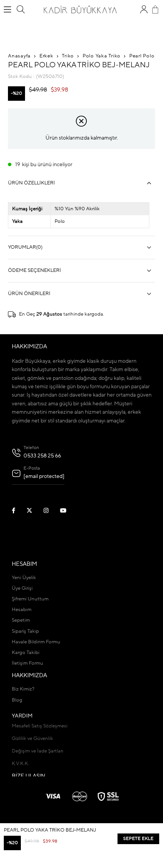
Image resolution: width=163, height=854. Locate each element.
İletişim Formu (27, 663)
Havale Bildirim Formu (36, 642)
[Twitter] (34, 510)
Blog (17, 700)
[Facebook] (18, 510)
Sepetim (21, 620)
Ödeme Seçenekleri (34, 270)
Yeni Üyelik (24, 577)
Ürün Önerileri (29, 293)
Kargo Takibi (25, 652)
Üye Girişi (22, 588)
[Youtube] (68, 510)
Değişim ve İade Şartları (37, 751)
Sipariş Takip (25, 631)
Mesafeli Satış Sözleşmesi (39, 726)
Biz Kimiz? (23, 689)
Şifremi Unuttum (30, 599)
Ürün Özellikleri (31, 183)
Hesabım (21, 609)
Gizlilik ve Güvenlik (32, 738)
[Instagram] (51, 510)
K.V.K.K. (20, 763)
